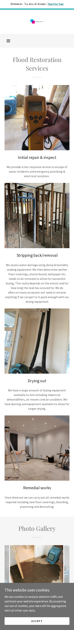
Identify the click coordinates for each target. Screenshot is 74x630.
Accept (37, 621)
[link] (37, 21)
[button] (8, 41)
